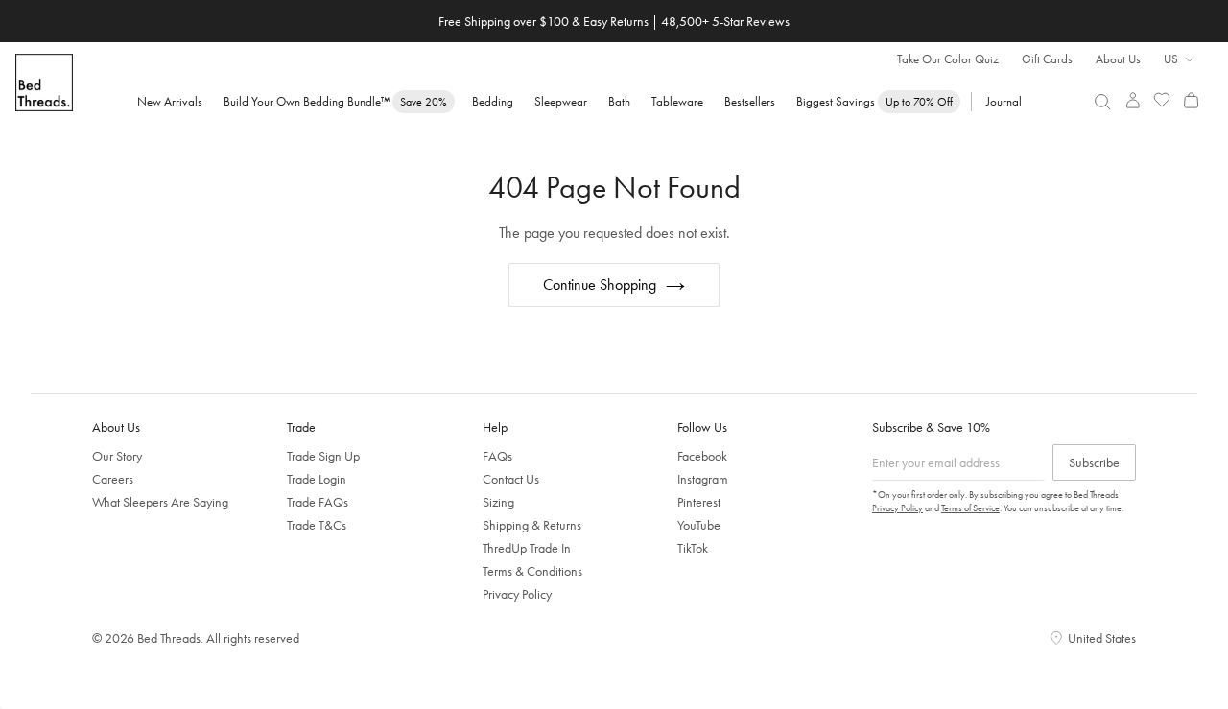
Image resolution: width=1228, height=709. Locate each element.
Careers (112, 478)
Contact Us (511, 478)
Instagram (702, 478)
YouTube (698, 524)
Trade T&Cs (316, 524)
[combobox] (1103, 101)
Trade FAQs (317, 501)
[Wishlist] (1162, 100)
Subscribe (1094, 462)
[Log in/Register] (1132, 100)
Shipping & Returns (532, 524)
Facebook (702, 455)
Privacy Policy (517, 594)
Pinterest (698, 501)
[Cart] (1191, 100)
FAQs (497, 455)
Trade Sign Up (323, 455)
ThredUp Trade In (527, 547)
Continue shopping (599, 284)
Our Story (117, 455)
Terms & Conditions (532, 570)
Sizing (498, 501)
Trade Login (316, 478)
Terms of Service (970, 508)
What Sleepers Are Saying (160, 501)
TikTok (692, 547)
